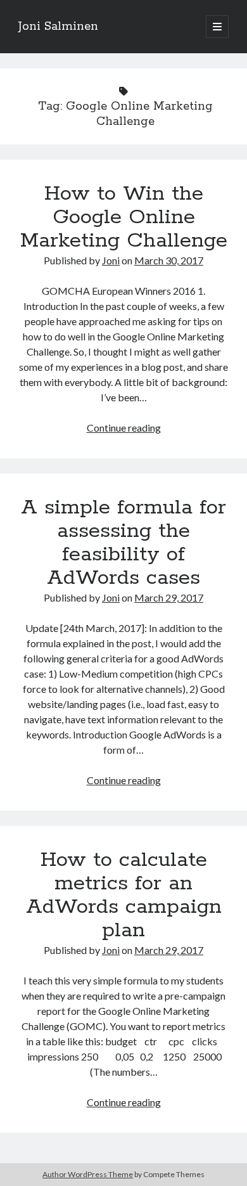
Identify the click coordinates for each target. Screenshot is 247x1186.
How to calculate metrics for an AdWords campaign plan (124, 895)
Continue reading (124, 428)
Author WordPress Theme (87, 1174)
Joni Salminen (58, 26)
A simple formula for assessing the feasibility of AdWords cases (123, 542)
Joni (111, 260)
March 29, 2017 (168, 597)
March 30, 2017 (168, 260)
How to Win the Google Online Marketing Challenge (123, 217)
